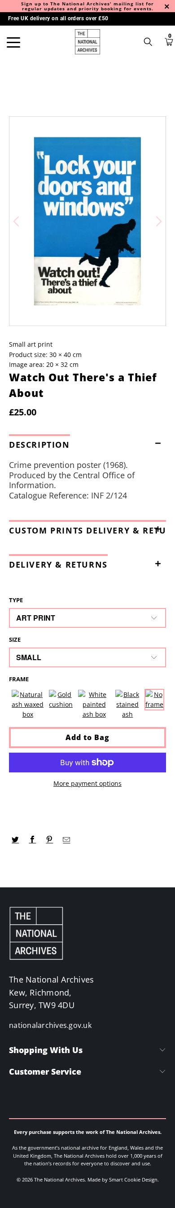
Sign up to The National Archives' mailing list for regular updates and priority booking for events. (87, 6)
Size (15, 639)
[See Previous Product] (17, 221)
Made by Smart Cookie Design (123, 1179)
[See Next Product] (157, 221)
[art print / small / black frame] (127, 705)
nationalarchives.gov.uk (50, 1025)
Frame (19, 679)
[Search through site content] (151, 42)
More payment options (87, 783)
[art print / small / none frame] (154, 705)
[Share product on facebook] (32, 839)
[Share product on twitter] (15, 839)
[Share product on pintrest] (49, 839)
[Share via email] (66, 839)
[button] (87, 443)
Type (16, 600)
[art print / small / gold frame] (61, 705)
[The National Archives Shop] (87, 42)
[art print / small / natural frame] (27, 705)
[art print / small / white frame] (93, 705)
